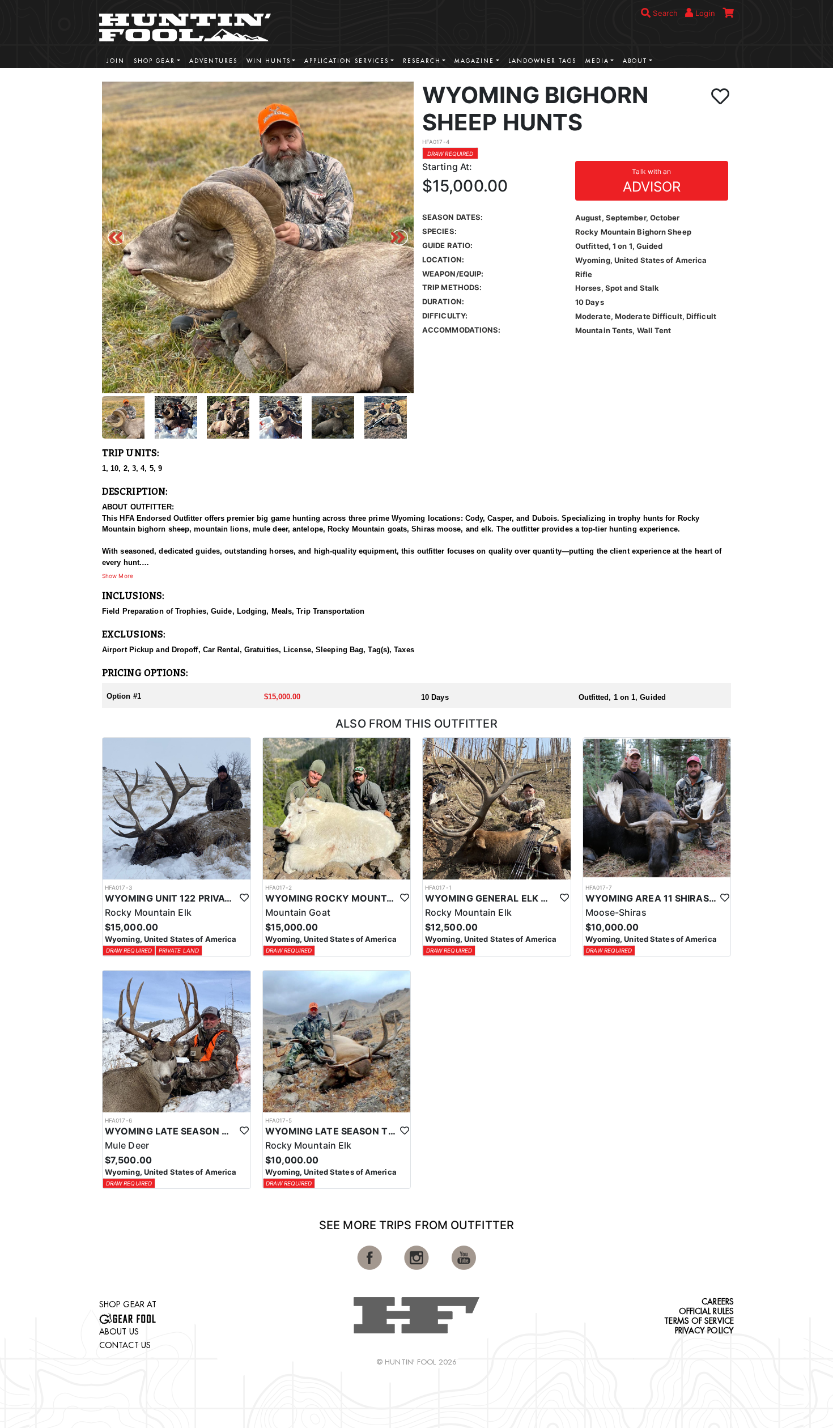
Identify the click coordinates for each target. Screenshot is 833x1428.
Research (422, 61)
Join (116, 61)
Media (597, 61)
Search (664, 13)
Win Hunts (268, 61)
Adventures (213, 61)
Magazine (474, 61)
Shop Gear (154, 61)
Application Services (346, 61)
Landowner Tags (542, 61)
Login (704, 13)
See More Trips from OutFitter (416, 1225)
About (635, 61)
